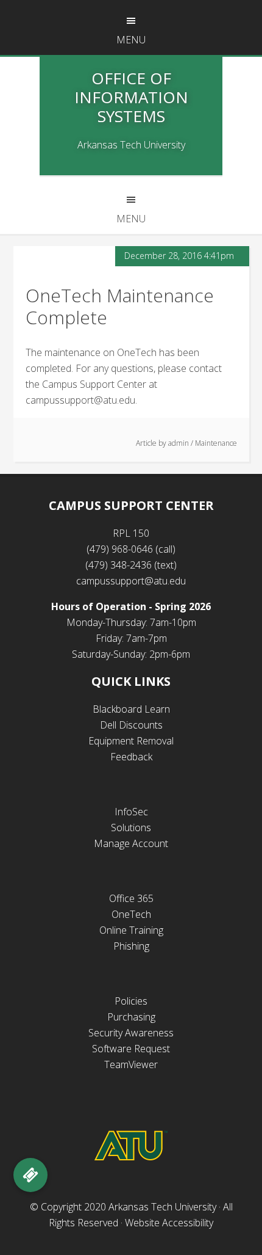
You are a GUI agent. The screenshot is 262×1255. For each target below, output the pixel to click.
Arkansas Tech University (162, 1206)
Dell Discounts (131, 725)
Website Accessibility (169, 1222)
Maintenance (216, 443)
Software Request (131, 1048)
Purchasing (131, 1017)
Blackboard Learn (131, 709)
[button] (30, 1175)
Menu (131, 39)
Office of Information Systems (131, 97)
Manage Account (131, 843)
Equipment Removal (131, 741)
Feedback (131, 756)
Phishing (131, 946)
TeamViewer (131, 1064)
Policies (131, 1001)
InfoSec (131, 811)
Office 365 (131, 898)
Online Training (131, 930)
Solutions (131, 827)
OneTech (131, 914)
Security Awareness (131, 1032)
